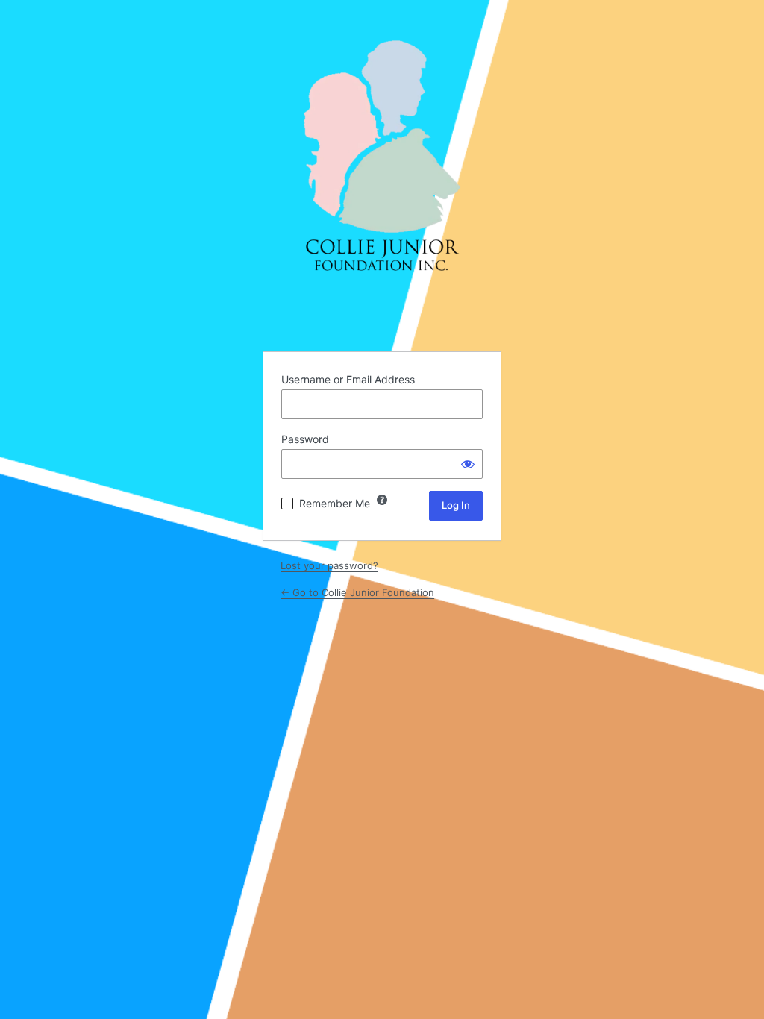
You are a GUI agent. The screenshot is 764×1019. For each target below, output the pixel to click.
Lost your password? (329, 565)
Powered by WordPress (382, 157)
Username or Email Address (348, 379)
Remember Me (334, 503)
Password (305, 439)
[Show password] (468, 464)
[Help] (382, 500)
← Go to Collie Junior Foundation (357, 592)
